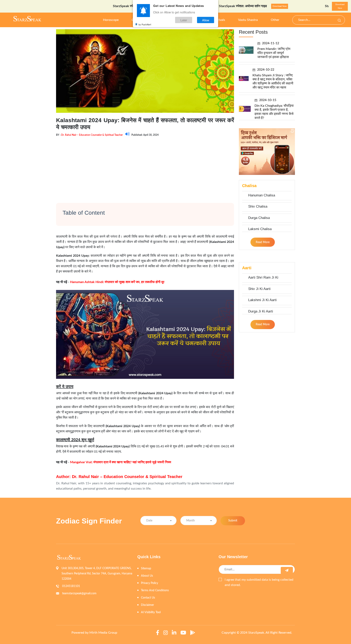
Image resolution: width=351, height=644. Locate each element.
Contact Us (148, 597)
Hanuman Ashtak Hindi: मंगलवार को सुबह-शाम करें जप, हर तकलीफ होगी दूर (117, 282)
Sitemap (146, 568)
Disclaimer (147, 605)
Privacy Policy (149, 583)
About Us (147, 575)
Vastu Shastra (248, 20)
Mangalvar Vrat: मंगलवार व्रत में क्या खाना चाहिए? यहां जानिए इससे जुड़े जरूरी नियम (120, 462)
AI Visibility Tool (151, 612)
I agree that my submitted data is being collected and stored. (259, 582)
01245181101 (71, 586)
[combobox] (158, 520)
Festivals (219, 20)
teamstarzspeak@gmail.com (79, 593)
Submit (232, 520)
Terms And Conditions (155, 590)
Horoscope (111, 20)
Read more (263, 242)
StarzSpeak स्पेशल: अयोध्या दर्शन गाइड (114, 6)
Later (183, 20)
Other (275, 20)
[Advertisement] (145, 166)
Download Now (257, 6)
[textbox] (158, 520)
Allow (205, 20)
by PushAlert (145, 24)
